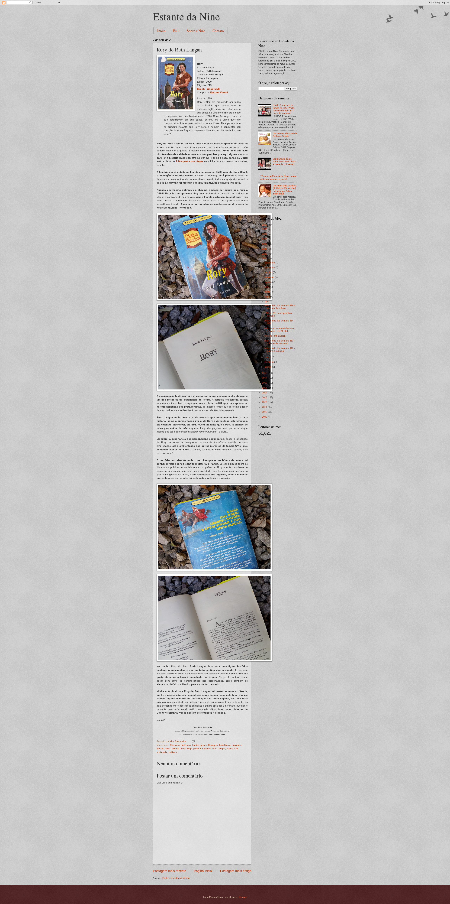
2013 (265, 397)
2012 (265, 402)
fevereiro (269, 362)
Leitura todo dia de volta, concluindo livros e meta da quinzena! (284, 162)
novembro (270, 267)
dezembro (270, 262)
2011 (265, 407)
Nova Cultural (172, 748)
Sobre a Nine (196, 30)
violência (172, 752)
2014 (265, 392)
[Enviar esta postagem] (193, 741)
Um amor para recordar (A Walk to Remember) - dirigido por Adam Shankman (284, 189)
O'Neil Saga (186, 748)
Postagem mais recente (169, 871)
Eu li (176, 30)
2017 (265, 378)
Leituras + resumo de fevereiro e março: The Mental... (279, 329)
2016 (265, 383)
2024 (265, 234)
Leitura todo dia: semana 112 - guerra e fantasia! (279, 349)
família (195, 745)
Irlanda (160, 748)
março (268, 357)
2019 (265, 258)
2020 (265, 253)
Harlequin (213, 745)
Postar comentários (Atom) (175, 878)
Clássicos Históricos (180, 745)
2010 (265, 412)
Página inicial (203, 871)
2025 (265, 229)
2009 (265, 416)
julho (267, 287)
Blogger (242, 897)
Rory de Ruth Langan (274, 335)
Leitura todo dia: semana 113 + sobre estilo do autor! (279, 342)
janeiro (268, 367)
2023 (265, 239)
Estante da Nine (186, 16)
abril (267, 301)
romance (206, 748)
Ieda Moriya (225, 745)
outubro (269, 272)
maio (267, 296)
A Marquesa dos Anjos (189, 161)
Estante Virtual (219, 92)
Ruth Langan (218, 748)
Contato (218, 30)
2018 (265, 373)
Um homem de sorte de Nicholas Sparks (285, 134)
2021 (265, 249)
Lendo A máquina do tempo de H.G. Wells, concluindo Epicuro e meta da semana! (284, 109)
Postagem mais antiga (235, 871)
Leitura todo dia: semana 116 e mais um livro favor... (279, 307)
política (197, 748)
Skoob (201, 89)
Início (161, 30)
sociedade (162, 752)
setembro (270, 277)
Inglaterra (237, 745)
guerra (204, 745)
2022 (265, 244)
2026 (265, 224)
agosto (268, 282)
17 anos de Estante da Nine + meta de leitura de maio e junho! (278, 177)
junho (268, 291)
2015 (265, 387)
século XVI (232, 748)
